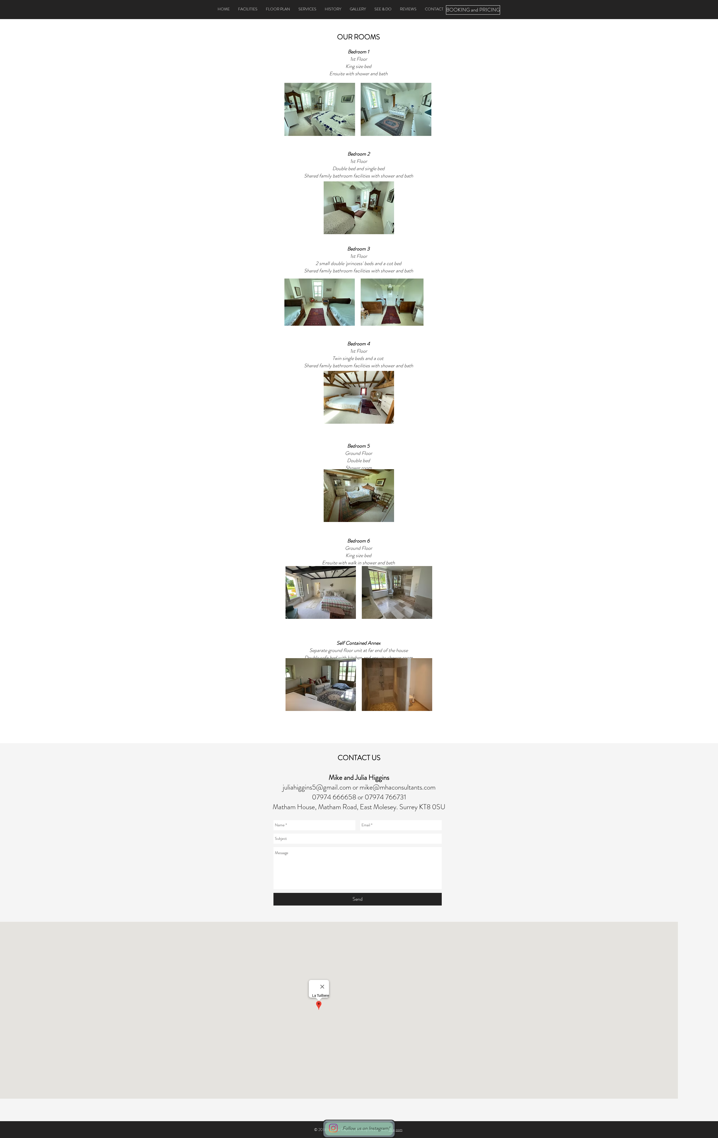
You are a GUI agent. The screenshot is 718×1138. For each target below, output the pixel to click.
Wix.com (395, 1129)
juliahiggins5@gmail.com (317, 787)
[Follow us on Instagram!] (333, 1128)
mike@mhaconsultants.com (398, 787)
